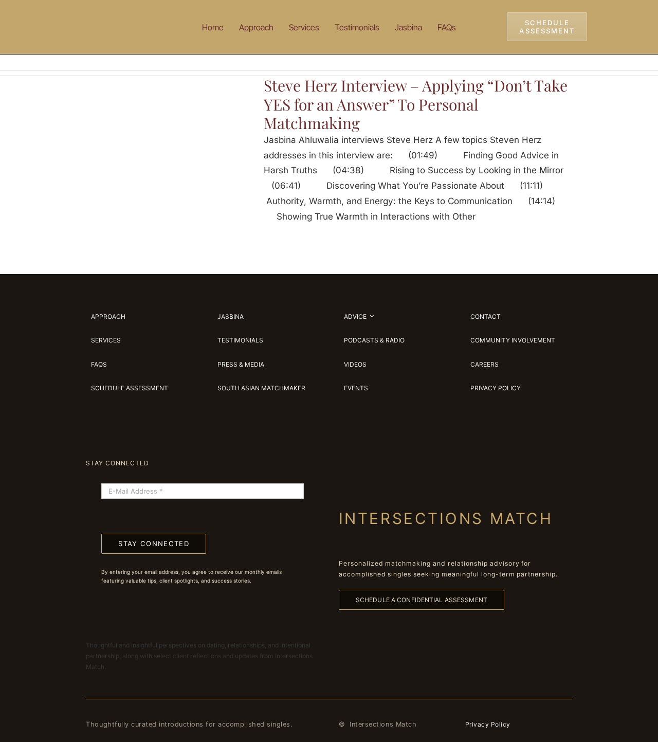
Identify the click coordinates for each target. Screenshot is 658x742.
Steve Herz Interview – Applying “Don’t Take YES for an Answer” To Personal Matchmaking (416, 104)
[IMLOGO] (118, 15)
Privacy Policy (487, 724)
